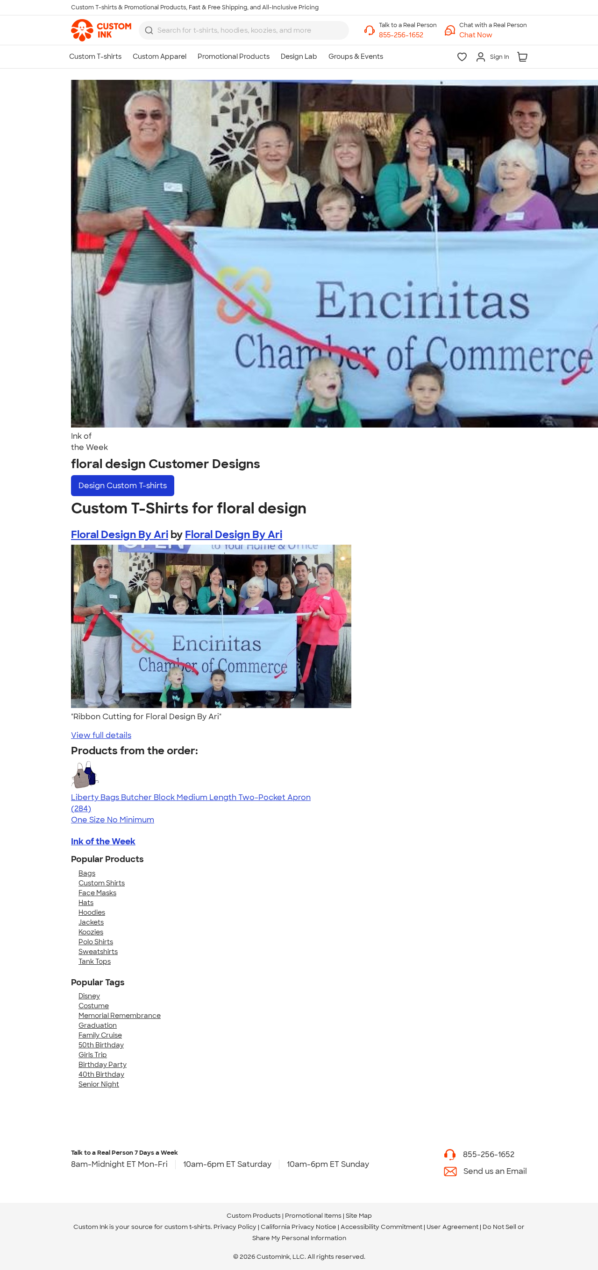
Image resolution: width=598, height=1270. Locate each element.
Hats (85, 902)
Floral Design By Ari (119, 534)
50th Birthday (101, 1045)
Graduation (97, 1025)
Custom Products (254, 1216)
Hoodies (91, 912)
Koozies (90, 932)
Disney (89, 996)
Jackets (91, 922)
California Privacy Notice (298, 1227)
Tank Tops (94, 961)
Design (122, 486)
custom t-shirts (187, 1227)
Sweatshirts (98, 951)
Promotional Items (313, 1216)
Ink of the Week (103, 841)
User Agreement (452, 1227)
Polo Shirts (95, 942)
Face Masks (97, 893)
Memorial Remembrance (119, 1015)
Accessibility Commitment (381, 1227)
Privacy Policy (235, 1227)
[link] (101, 30)
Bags (86, 873)
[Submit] (149, 30)
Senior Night (98, 1084)
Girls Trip (92, 1055)
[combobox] (244, 30)
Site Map (359, 1216)
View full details (101, 735)
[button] (493, 35)
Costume (93, 1006)
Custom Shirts (101, 883)
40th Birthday (101, 1074)
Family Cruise (100, 1035)
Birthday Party (102, 1064)
